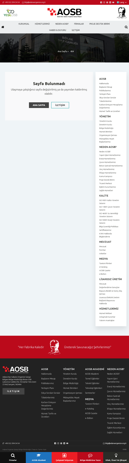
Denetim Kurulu (105, 125)
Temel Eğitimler (92, 378)
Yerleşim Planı (104, 94)
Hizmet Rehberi (105, 313)
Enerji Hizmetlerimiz (107, 159)
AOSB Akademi (92, 374)
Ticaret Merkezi (105, 183)
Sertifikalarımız (105, 230)
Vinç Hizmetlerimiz (106, 169)
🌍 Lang (120, 2)
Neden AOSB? (104, 152)
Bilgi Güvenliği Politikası (108, 226)
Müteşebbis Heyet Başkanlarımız (106, 140)
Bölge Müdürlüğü (106, 128)
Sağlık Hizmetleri (106, 190)
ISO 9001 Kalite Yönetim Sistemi (109, 201)
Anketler (102, 253)
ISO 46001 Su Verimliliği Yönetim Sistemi (108, 214)
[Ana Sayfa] (3, 27)
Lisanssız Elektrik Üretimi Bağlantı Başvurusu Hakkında (109, 300)
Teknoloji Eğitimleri (93, 388)
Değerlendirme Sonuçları (109, 287)
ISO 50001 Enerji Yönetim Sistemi (109, 221)
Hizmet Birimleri (105, 132)
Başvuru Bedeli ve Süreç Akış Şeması (110, 292)
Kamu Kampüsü (105, 176)
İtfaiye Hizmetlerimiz (107, 173)
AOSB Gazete (104, 270)
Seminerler (90, 393)
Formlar (102, 250)
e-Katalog (103, 267)
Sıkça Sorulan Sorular (107, 98)
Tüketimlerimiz (105, 101)
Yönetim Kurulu (105, 121)
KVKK (124, 449)
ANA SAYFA (39, 105)
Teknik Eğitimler (92, 383)
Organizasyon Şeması (108, 135)
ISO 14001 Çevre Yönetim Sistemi (109, 208)
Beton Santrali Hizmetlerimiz (111, 166)
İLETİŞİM (60, 105)
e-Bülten (102, 274)
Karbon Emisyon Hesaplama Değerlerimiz (110, 106)
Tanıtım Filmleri (105, 263)
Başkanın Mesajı (105, 87)
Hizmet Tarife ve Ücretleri (109, 111)
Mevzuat (102, 246)
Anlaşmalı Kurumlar (107, 317)
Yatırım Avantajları (106, 320)
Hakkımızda (104, 83)
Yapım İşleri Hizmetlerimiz (109, 155)
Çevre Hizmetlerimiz (107, 162)
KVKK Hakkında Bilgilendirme (105, 235)
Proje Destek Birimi (107, 180)
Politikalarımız (105, 90)
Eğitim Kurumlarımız (107, 187)
